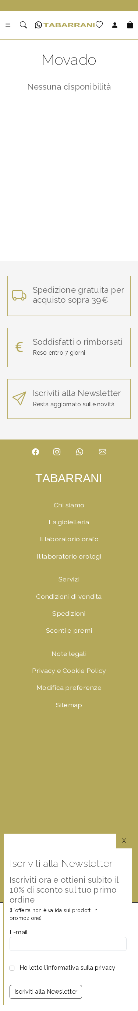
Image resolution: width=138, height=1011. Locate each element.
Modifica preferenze (69, 687)
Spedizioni (68, 613)
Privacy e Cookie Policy (69, 670)
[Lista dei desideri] (99, 25)
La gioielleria (69, 522)
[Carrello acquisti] (130, 25)
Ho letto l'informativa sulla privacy (68, 967)
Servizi (69, 579)
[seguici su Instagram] (56, 452)
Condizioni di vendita (69, 596)
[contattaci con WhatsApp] (79, 452)
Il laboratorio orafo (69, 539)
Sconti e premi (69, 630)
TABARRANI (68, 478)
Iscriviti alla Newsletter (45, 991)
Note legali (69, 653)
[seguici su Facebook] (35, 452)
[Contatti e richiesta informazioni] (102, 452)
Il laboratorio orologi (68, 556)
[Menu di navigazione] (7, 25)
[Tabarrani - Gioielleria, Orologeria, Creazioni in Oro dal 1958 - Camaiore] (68, 25)
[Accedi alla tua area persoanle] (114, 25)
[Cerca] (23, 25)
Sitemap (69, 705)
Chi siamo (69, 505)
